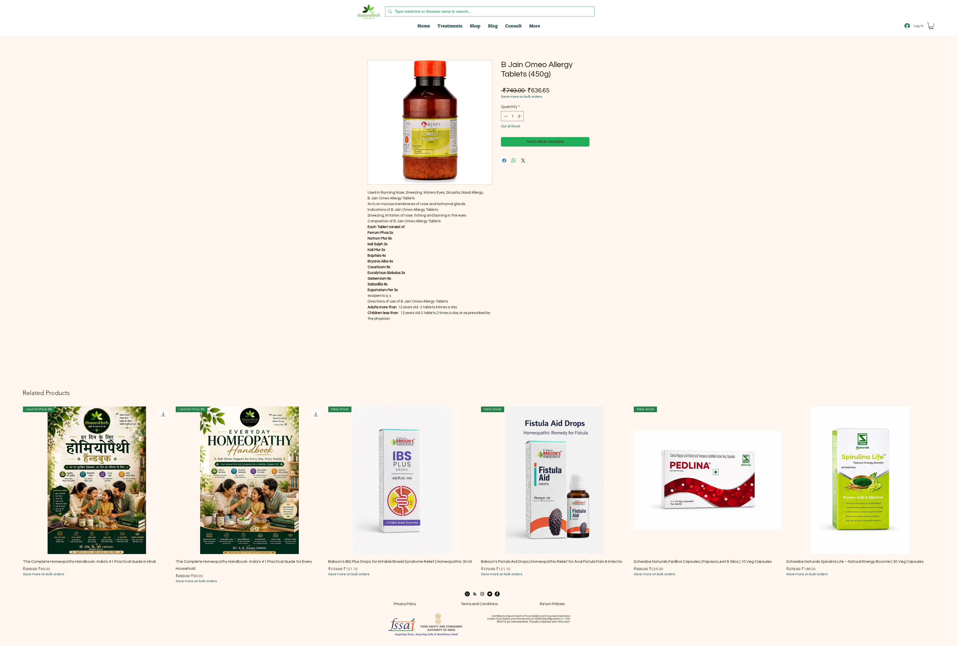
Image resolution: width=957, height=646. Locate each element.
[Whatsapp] (467, 593)
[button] (931, 25)
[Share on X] (523, 160)
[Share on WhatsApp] (514, 160)
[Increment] (519, 116)
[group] (478, 495)
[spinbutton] (512, 116)
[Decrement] (505, 116)
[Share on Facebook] (504, 160)
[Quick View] (860, 480)
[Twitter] (489, 593)
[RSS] (474, 593)
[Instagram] (482, 593)
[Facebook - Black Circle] (497, 593)
